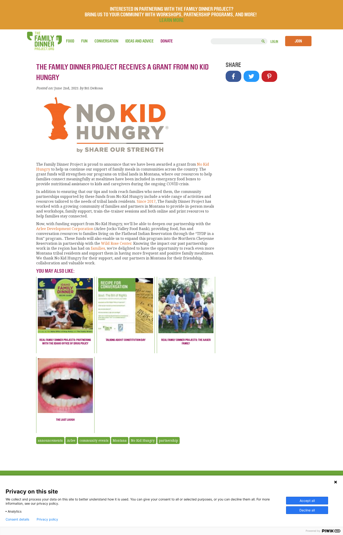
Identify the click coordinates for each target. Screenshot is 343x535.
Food (70, 41)
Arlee (71, 440)
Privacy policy (47, 519)
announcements (50, 440)
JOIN (298, 41)
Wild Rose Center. (116, 243)
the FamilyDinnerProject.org (44, 41)
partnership (168, 440)
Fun (84, 41)
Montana (120, 440)
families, (98, 248)
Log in (274, 41)
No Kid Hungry (143, 440)
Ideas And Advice (139, 41)
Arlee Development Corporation (64, 228)
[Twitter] (251, 76)
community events (94, 440)
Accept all (307, 501)
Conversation (106, 41)
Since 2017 (146, 201)
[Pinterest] (269, 76)
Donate (167, 41)
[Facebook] (233, 76)
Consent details (17, 519)
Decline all (307, 510)
